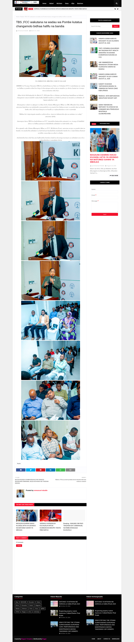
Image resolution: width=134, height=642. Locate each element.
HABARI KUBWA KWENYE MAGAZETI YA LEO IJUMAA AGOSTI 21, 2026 (108, 76)
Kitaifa (22, 16)
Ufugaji (24, 612)
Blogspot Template (26, 639)
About (99, 639)
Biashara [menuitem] (80, 3)
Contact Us (106, 639)
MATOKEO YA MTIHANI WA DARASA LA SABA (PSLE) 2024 (69, 603)
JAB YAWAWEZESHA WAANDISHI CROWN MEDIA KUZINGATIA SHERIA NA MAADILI (108, 66)
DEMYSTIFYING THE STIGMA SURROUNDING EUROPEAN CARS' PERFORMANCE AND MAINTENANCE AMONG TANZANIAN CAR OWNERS (69, 627)
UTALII (17, 612)
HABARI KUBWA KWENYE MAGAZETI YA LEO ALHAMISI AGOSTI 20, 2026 (109, 41)
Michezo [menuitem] (59, 3)
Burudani (31, 602)
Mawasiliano (115, 639)
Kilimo (17, 605)
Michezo (24, 608)
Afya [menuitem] (72, 3)
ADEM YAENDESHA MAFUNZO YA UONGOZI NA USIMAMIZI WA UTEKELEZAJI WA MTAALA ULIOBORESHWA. (109, 109)
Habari (38, 602)
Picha (31, 608)
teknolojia (36, 612)
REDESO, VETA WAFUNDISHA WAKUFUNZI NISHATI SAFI (109, 97)
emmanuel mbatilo (22, 31)
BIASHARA (23, 602)
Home (17, 16)
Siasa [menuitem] (66, 3)
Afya (17, 602)
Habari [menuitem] (51, 3)
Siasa (36, 608)
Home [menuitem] (44, 3)
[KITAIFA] (104, 140)
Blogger (44, 639)
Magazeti (38, 605)
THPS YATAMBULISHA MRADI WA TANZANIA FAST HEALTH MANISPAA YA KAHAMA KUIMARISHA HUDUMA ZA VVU (109, 52)
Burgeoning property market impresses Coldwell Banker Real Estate (69, 613)
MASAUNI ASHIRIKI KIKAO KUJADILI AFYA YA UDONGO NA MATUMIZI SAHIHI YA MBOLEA (26, 527)
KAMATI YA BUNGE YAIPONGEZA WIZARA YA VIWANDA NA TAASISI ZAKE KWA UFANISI (108, 87)
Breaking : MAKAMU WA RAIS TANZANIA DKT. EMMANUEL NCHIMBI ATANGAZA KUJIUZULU (73, 527)
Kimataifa (24, 605)
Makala (18, 608)
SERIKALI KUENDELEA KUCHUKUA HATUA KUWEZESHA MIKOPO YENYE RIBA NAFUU (60, 9)
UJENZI (42, 608)
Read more (114, 175)
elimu (29, 612)
